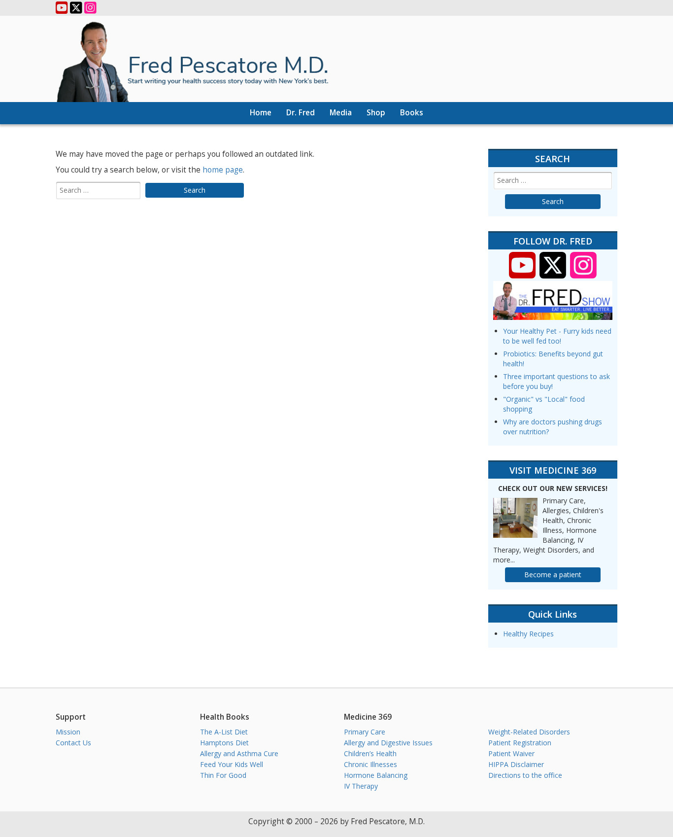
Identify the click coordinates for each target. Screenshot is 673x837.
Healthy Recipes (528, 633)
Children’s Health (370, 753)
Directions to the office (525, 775)
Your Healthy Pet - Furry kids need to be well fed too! (557, 336)
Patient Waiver (511, 753)
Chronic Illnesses (370, 764)
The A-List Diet (224, 731)
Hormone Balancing (375, 775)
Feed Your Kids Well (231, 764)
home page (222, 170)
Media (341, 112)
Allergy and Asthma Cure (239, 753)
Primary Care (364, 731)
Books (411, 112)
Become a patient (552, 574)
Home (260, 112)
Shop (376, 112)
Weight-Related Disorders (529, 731)
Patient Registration (519, 742)
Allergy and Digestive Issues (388, 742)
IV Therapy (361, 786)
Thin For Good (223, 775)
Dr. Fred (300, 112)
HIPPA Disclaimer (516, 764)
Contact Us (73, 742)
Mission (68, 731)
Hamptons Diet (224, 742)
